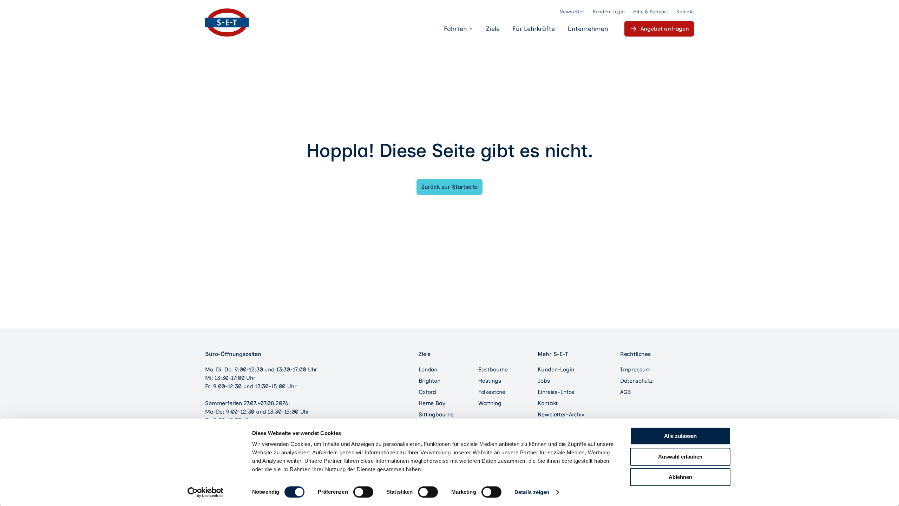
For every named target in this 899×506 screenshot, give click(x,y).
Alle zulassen (680, 436)
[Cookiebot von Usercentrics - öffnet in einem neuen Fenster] (205, 492)
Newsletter (571, 12)
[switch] (363, 492)
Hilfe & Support (650, 12)
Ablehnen (680, 477)
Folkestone (491, 392)
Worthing (489, 403)
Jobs (544, 380)
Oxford (427, 392)
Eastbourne (493, 369)
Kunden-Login (609, 12)
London (428, 369)
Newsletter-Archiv (561, 414)
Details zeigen (531, 492)
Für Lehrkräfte (533, 29)
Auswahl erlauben (680, 457)
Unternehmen (587, 29)
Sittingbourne (436, 414)
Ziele (493, 29)
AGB (625, 392)
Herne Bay (432, 403)
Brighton (429, 380)
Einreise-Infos (556, 392)
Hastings (489, 380)
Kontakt (685, 12)
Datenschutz (636, 380)
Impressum (635, 369)
